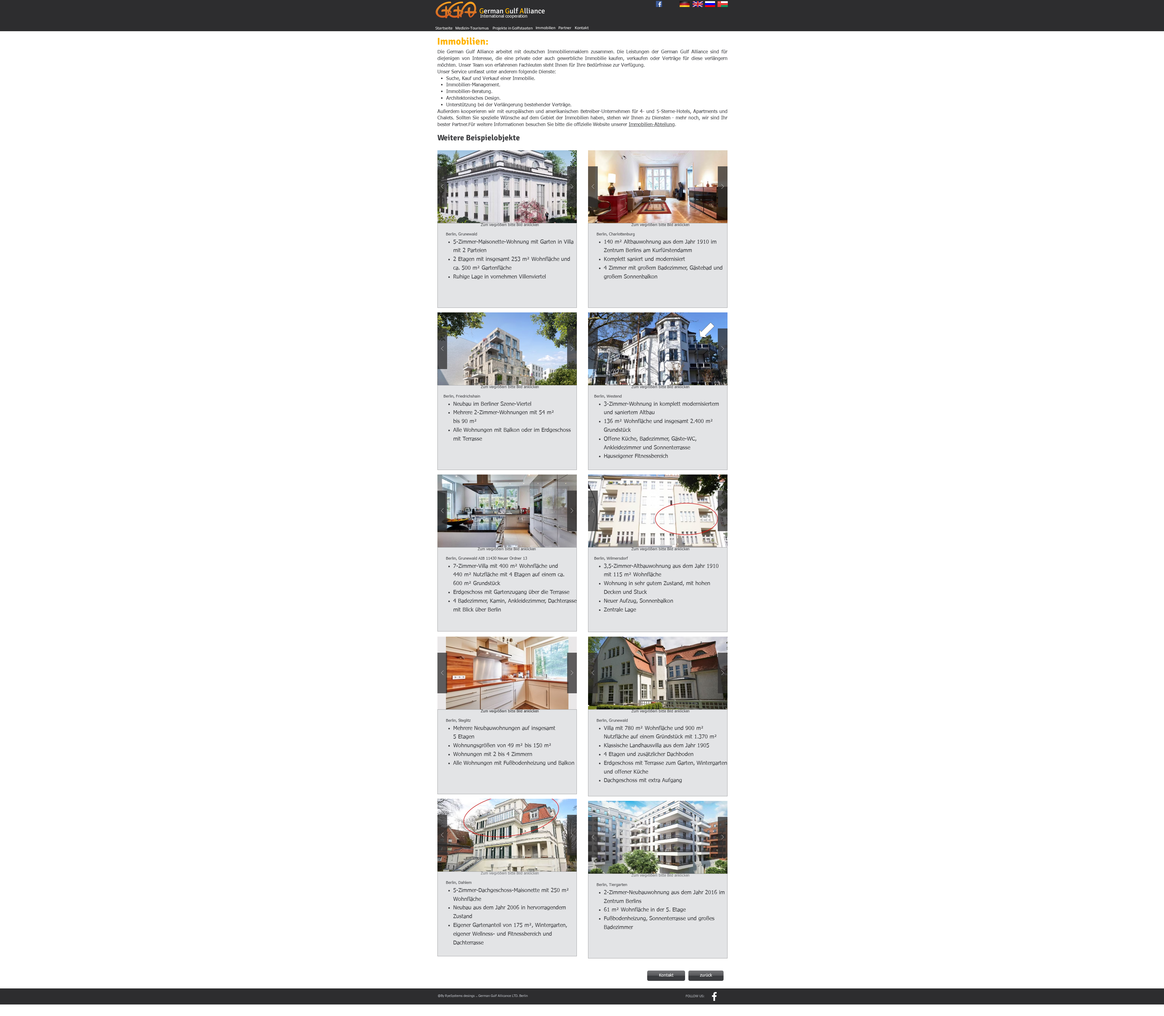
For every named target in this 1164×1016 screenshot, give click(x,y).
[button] (507, 186)
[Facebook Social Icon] (659, 4)
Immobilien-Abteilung (652, 124)
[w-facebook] (714, 996)
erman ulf (512, 10)
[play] (562, 155)
